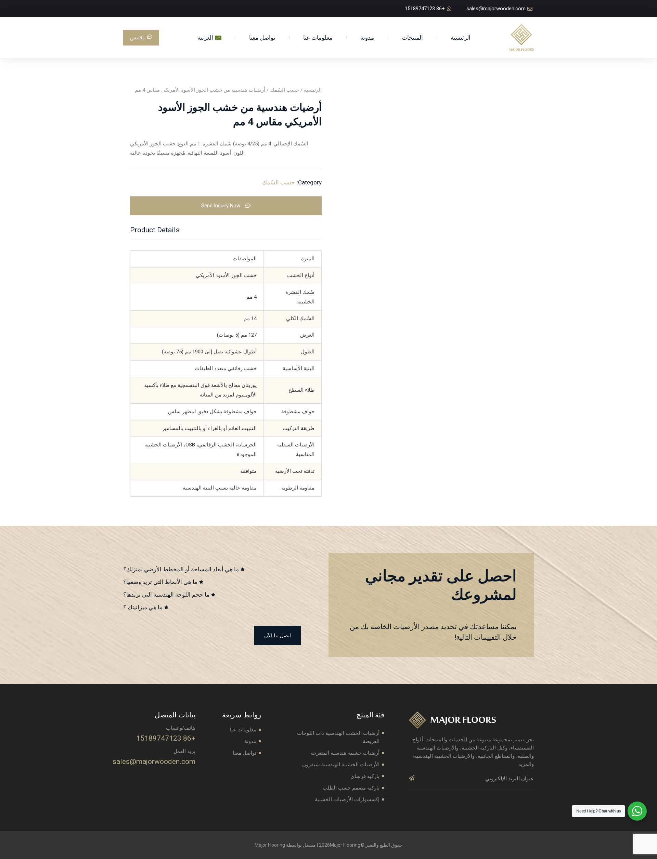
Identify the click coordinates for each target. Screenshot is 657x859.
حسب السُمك (284, 90)
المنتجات (412, 37)
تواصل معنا (262, 37)
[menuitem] (209, 37)
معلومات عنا (318, 37)
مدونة (367, 37)
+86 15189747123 (165, 738)
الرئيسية (461, 37)
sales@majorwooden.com (154, 761)
